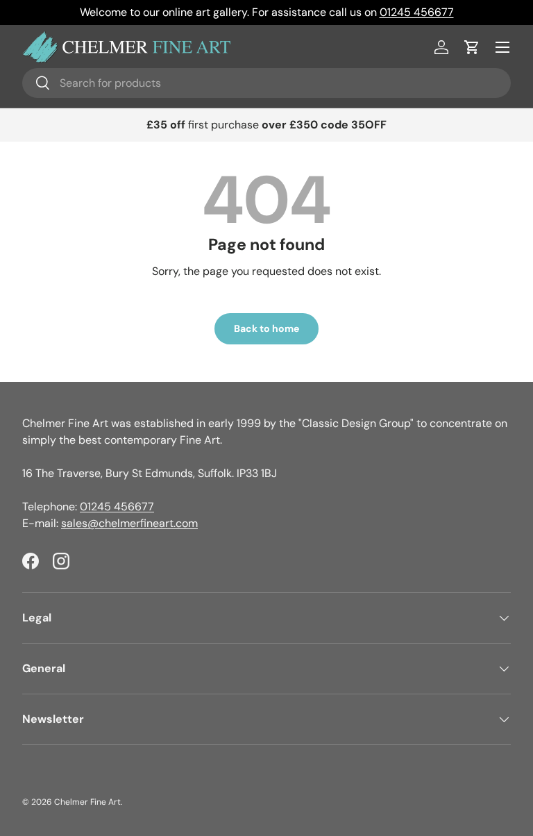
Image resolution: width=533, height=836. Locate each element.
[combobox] (266, 83)
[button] (472, 47)
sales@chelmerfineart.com (129, 523)
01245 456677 (417, 12)
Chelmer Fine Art (87, 802)
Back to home (266, 328)
